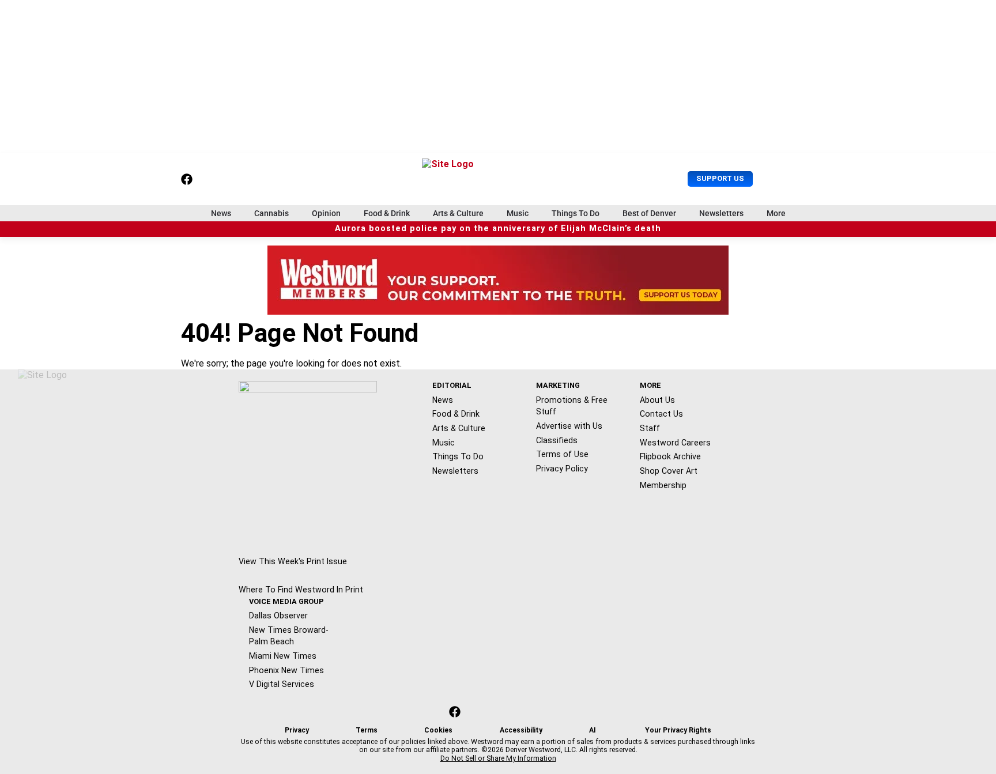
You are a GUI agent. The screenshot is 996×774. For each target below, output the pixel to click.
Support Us (720, 178)
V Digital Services (281, 684)
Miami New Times (282, 655)
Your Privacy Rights (678, 730)
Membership (663, 485)
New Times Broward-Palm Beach (289, 636)
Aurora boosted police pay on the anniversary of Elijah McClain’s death (498, 228)
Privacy (297, 730)
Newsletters (721, 213)
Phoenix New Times (286, 670)
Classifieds (557, 440)
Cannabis (271, 213)
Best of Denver (649, 213)
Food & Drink (387, 213)
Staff (650, 428)
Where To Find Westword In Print (301, 589)
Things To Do (575, 213)
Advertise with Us (569, 426)
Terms (367, 730)
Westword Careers (675, 442)
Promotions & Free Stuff (572, 406)
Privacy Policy (562, 468)
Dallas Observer (278, 615)
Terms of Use (562, 454)
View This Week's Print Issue (293, 561)
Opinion (326, 213)
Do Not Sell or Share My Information (498, 758)
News (221, 213)
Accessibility (521, 730)
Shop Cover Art (668, 470)
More (776, 213)
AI (592, 730)
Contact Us (661, 413)
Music (518, 213)
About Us (657, 400)
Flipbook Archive (670, 456)
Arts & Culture (458, 213)
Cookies (438, 730)
